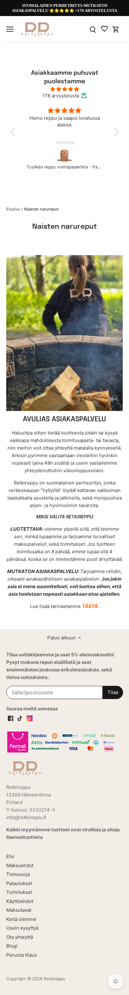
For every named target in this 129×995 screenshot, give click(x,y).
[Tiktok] (20, 718)
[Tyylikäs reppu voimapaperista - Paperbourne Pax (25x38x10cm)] (65, 155)
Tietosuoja (18, 874)
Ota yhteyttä (19, 937)
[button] (14, 131)
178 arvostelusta (61, 96)
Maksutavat (18, 910)
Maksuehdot (20, 865)
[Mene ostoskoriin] (116, 29)
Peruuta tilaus (21, 955)
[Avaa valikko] (9, 29)
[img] (64, 89)
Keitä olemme (21, 919)
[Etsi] (93, 29)
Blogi (12, 946)
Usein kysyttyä (22, 928)
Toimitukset (19, 892)
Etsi (10, 856)
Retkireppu (54, 978)
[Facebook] (10, 718)
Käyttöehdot (19, 901)
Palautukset (19, 883)
